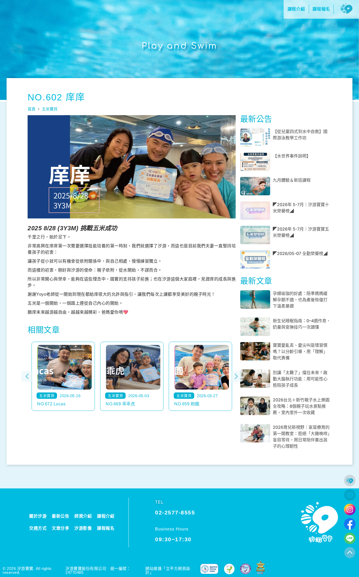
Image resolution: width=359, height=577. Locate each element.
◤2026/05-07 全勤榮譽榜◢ (300, 253)
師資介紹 (83, 516)
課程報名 (105, 528)
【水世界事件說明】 (292, 156)
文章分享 (60, 528)
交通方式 (38, 528)
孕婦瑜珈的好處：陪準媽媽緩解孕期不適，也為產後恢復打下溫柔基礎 (300, 300)
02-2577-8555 (175, 512)
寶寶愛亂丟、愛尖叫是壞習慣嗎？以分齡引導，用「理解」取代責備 (300, 351)
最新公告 (60, 516)
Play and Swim (179, 45)
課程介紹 (105, 516)
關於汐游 (38, 516)
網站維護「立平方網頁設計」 (167, 570)
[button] (27, 376)
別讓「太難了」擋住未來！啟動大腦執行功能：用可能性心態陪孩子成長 (300, 379)
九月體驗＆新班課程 (292, 180)
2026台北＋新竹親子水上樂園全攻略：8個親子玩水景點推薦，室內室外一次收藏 (301, 406)
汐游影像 (83, 528)
